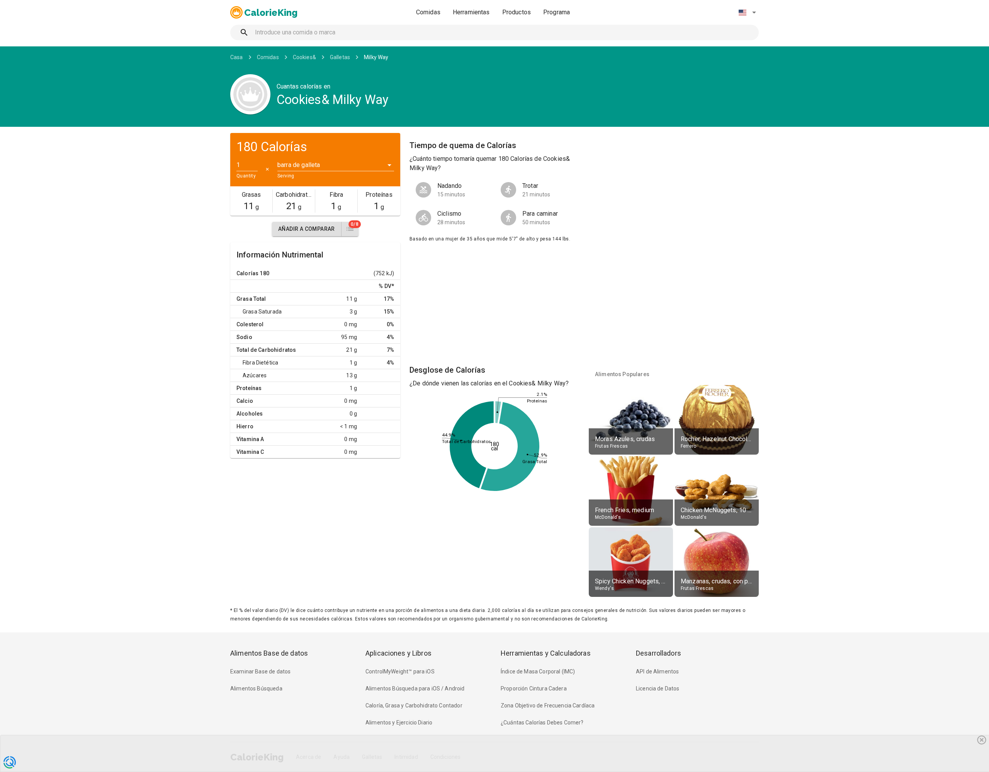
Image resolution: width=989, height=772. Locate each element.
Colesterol (250, 324)
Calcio (244, 401)
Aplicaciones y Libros (398, 653)
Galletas (340, 57)
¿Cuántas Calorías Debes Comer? (542, 722)
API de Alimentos (657, 671)
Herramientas (471, 12)
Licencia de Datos (658, 688)
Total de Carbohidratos (266, 350)
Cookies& (304, 57)
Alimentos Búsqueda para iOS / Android (415, 688)
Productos (516, 12)
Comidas (428, 12)
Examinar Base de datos (260, 671)
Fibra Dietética (260, 363)
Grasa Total (251, 299)
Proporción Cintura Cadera (534, 688)
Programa (556, 12)
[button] (747, 12)
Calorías (247, 273)
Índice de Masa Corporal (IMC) (538, 671)
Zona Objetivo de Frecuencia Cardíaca (548, 705)
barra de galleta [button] (298, 165)
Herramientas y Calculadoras (546, 653)
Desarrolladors (658, 653)
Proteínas (249, 388)
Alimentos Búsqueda (256, 688)
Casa (236, 57)
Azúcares (255, 375)
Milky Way (376, 57)
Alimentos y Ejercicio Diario (398, 722)
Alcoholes (249, 414)
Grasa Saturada (262, 311)
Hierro (244, 426)
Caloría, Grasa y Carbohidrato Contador (413, 705)
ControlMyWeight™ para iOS (400, 671)
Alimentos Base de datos (269, 653)
